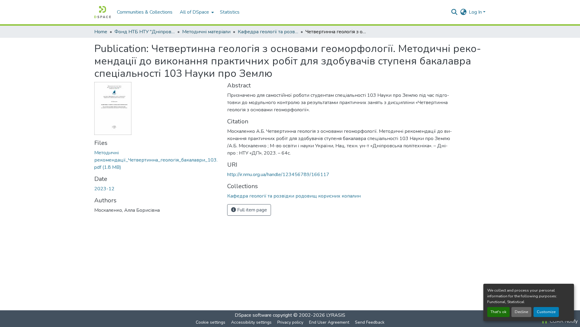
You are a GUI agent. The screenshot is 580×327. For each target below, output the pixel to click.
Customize (546, 312)
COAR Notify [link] (563, 321)
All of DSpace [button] (194, 12)
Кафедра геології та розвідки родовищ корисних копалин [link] (268, 31)
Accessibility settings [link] (251, 322)
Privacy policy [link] (290, 322)
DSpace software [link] (253, 315)
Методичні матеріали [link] (206, 31)
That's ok (498, 312)
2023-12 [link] (104, 188)
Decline (521, 312)
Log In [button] (476, 12)
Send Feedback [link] (370, 322)
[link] (157, 160)
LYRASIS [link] (335, 315)
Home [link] (100, 31)
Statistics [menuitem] (230, 12)
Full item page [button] (251, 210)
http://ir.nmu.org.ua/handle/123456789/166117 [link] (278, 174)
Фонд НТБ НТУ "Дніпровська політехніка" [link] (144, 31)
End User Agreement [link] (329, 322)
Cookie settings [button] (210, 322)
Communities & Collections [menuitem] (144, 12)
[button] (102, 12)
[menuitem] (196, 12)
